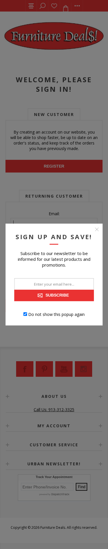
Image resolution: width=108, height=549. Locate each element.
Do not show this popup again (56, 314)
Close (97, 229)
